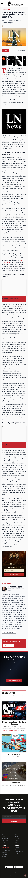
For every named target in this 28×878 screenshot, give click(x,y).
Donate (16, 849)
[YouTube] (15, 875)
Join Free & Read (14, 574)
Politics (16, 833)
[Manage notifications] (25, 875)
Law (16, 842)
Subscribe (14, 821)
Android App (17, 854)
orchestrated (10, 258)
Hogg (3, 227)
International (4, 858)
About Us (4, 833)
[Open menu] (2, 3)
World (16, 836)
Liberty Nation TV (6, 850)
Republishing (5, 838)
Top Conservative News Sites (6, 848)
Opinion (16, 834)
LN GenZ (4, 856)
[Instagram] (17, 875)
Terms (3, 842)
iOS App (17, 853)
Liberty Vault (4, 854)
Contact (3, 836)
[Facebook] (12, 875)
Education (17, 840)
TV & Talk (17, 838)
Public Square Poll (19, 851)
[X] (10, 875)
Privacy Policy (5, 840)
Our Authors (4, 834)
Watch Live (4, 852)
